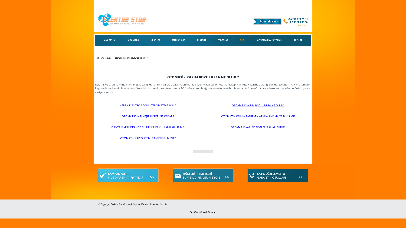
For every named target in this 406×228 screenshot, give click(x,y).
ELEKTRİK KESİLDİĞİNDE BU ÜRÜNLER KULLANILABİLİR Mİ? (147, 127)
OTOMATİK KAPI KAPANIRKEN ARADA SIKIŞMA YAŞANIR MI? (258, 116)
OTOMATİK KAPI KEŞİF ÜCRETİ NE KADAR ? (148, 116)
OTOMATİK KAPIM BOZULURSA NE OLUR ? (258, 105)
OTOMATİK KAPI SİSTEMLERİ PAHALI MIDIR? (258, 127)
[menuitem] (109, 40)
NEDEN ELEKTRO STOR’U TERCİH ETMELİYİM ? (148, 105)
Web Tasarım (209, 212)
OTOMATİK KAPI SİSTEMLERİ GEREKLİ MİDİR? (148, 138)
